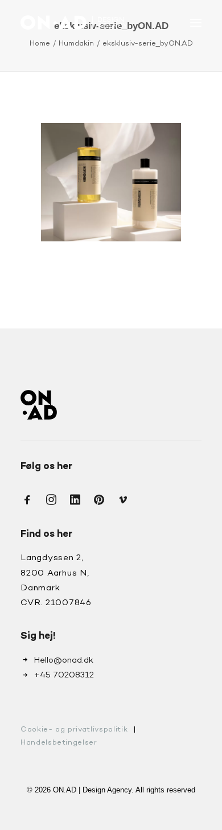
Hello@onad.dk (63, 660)
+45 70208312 (64, 675)
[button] (196, 22)
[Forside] (38, 404)
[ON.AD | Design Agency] (74, 22)
